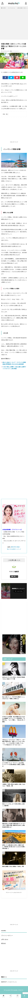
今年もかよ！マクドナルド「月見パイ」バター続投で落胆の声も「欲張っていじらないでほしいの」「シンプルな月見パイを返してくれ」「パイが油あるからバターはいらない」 (13, 742)
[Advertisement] (14, 24)
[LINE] (23, 77)
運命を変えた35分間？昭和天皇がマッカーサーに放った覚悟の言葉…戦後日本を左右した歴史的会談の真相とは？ (13, 825)
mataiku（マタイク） (18, 990)
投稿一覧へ (13, 576)
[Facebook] (5, 77)
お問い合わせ (4, 939)
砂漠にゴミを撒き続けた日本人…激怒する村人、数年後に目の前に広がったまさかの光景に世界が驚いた (13, 846)
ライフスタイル (11, 8)
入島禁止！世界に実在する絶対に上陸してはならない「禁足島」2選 (13, 785)
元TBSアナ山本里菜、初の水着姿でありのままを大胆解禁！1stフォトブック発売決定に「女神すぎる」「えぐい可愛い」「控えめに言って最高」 (13, 719)
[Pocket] (17, 77)
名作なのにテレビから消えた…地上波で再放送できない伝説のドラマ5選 (13, 677)
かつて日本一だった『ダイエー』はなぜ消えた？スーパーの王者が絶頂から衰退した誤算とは (13, 764)
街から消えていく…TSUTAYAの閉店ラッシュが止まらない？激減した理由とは (13, 697)
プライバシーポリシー (7, 935)
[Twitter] (11, 77)
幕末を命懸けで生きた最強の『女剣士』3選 (13, 866)
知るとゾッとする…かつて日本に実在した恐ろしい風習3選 (13, 804)
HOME (4, 8)
